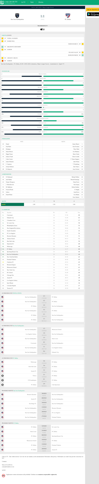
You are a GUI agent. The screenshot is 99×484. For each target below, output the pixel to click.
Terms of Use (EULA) (7, 465)
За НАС (4, 470)
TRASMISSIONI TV (43, 25)
